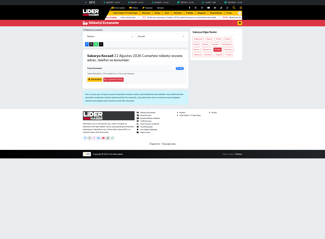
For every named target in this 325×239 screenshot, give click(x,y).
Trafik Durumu (146, 121)
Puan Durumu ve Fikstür (149, 124)
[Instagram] (94, 138)
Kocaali (218, 49)
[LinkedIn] (99, 138)
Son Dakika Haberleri (148, 130)
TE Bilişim (238, 154)
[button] (239, 13)
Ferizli (196, 44)
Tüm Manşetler (146, 127)
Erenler (228, 39)
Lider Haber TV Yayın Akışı (190, 115)
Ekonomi (146, 13)
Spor (167, 13)
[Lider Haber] (91, 12)
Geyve (205, 44)
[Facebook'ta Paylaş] (87, 44)
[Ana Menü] (240, 8)
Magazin (202, 13)
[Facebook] (85, 138)
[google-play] (168, 144)
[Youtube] (103, 138)
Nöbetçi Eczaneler (148, 113)
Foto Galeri (119, 8)
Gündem (178, 13)
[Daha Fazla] (101, 44)
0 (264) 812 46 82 (115, 79)
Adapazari (198, 39)
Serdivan (208, 55)
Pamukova (228, 49)
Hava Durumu (145, 115)
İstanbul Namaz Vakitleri (150, 118)
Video (135, 8)
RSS (88, 154)
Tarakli (228, 55)
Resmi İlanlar (216, 13)
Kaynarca (207, 49)
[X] (89, 138)
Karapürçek (227, 44)
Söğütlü (219, 55)
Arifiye (218, 39)
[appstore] (155, 144)
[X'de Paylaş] (91, 44)
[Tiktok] (108, 138)
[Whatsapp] (112, 138)
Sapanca (197, 55)
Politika (189, 13)
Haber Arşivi (145, 132)
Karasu (196, 49)
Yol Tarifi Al (96, 79)
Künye (214, 113)
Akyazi (209, 39)
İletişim (160, 8)
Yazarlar (149, 8)
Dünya (157, 13)
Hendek (215, 44)
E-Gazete (231, 13)
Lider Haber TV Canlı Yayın (125, 13)
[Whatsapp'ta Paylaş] (96, 44)
